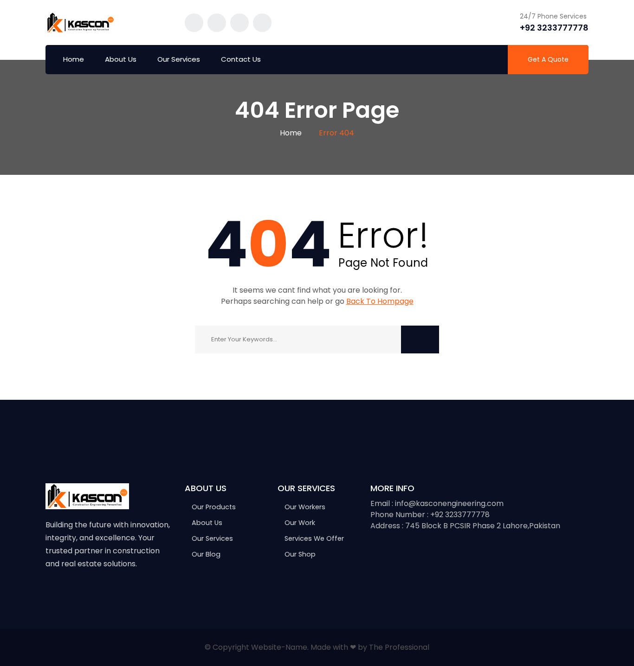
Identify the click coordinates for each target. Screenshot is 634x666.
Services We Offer (314, 538)
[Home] (87, 495)
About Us (120, 59)
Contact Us (241, 59)
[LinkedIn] (108, 592)
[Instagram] (88, 592)
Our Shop (300, 554)
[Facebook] (49, 592)
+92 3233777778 (554, 27)
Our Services (178, 59)
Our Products (214, 507)
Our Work (300, 522)
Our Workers (305, 507)
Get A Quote (548, 59)
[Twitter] (69, 592)
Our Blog (206, 554)
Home (73, 59)
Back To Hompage (380, 301)
